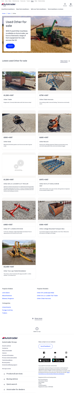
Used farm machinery (8, 9)
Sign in (70, 5)
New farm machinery (22, 9)
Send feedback (45, 346)
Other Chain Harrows (44, 298)
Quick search (11, 384)
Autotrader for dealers (15, 389)
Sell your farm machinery (38, 9)
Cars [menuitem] (2, 1)
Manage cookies (6, 368)
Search (10, 46)
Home (4, 13)
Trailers (4, 313)
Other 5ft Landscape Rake (45, 293)
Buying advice (12, 379)
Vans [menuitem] (6, 1)
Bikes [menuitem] (10, 1)
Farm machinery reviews (55, 9)
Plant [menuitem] (36, 1)
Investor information (7, 355)
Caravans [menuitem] (23, 1)
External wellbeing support (9, 365)
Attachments (6, 307)
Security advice (6, 346)
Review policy (6, 362)
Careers (4, 353)
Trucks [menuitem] (28, 1)
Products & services (14, 374)
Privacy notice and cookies (9, 357)
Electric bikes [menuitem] (41, 1)
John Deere (6, 293)
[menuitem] (8, 9)
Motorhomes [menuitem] (15, 1)
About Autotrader (7, 350)
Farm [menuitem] (32, 1)
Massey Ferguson (8, 298)
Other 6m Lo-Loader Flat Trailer (47, 295)
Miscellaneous (7, 295)
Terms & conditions (7, 360)
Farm (9, 13)
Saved (65, 5)
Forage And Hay (7, 310)
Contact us (5, 348)
